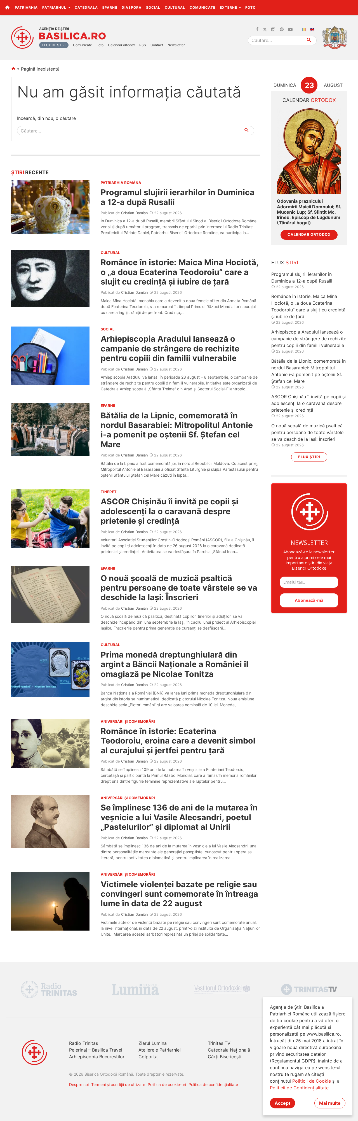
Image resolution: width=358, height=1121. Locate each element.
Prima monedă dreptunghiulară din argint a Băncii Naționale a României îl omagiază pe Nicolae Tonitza (174, 664)
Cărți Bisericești (224, 1056)
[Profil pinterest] (281, 29)
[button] (351, 7)
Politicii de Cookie (311, 1081)
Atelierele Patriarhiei (159, 1050)
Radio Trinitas (83, 1043)
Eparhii (109, 7)
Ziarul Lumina (152, 1043)
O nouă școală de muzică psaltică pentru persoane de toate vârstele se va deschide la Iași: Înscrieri (179, 587)
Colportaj (148, 1056)
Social (153, 7)
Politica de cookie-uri (167, 1084)
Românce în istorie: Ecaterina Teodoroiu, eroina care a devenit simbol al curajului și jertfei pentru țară (178, 740)
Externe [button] (229, 7)
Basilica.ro (72, 36)
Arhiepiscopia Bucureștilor (96, 1056)
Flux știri (309, 457)
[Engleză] (313, 29)
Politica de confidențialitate (213, 1084)
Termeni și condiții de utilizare (118, 1084)
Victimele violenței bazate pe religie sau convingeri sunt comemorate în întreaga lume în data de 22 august (179, 893)
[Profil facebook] (257, 29)
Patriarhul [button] (54, 7)
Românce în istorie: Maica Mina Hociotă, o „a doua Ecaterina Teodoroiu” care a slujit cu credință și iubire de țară (179, 271)
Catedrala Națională (229, 1050)
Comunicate (202, 7)
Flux (284, 262)
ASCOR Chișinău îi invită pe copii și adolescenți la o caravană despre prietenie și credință (169, 511)
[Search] (309, 40)
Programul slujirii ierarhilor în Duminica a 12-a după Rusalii (178, 197)
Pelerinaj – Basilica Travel (95, 1050)
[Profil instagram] (273, 29)
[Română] (305, 29)
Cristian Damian (134, 213)
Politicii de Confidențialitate (299, 1087)
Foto (250, 7)
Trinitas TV (219, 1043)
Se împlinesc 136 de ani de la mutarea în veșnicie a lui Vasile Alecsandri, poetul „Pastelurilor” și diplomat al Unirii (179, 817)
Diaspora (132, 7)
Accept (282, 1103)
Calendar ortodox (121, 45)
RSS (142, 45)
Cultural (175, 7)
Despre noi (79, 1084)
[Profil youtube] (290, 29)
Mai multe (330, 1103)
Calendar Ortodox (309, 234)
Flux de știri (53, 45)
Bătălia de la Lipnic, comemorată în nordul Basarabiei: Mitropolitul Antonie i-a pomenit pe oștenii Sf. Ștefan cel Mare (177, 430)
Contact (156, 45)
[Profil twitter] (265, 29)
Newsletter (176, 45)
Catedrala (86, 7)
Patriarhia (26, 7)
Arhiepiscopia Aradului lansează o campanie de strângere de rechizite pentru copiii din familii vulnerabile (170, 348)
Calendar (309, 100)
